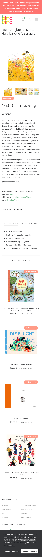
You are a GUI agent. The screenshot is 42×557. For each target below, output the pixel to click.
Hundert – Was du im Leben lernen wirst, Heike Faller (21, 474)
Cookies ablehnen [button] (12, 551)
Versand (24, 513)
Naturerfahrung (26, 197)
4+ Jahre (16, 197)
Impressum (5, 505)
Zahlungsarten (26, 509)
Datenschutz (6, 509)
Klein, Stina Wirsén (21, 418)
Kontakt (5, 517)
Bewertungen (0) (30, 223)
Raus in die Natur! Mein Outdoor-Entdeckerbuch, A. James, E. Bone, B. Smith (21, 309)
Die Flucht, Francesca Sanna (21, 364)
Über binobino (26, 517)
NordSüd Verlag (13, 200)
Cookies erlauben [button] (30, 551)
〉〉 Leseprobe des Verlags (11, 181)
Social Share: (7, 210)
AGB (3, 513)
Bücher (13, 194)
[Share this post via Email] (21, 209)
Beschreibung (11, 223)
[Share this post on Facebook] (14, 209)
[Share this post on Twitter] (18, 209)
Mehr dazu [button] (11, 545)
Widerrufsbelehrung (28, 505)
